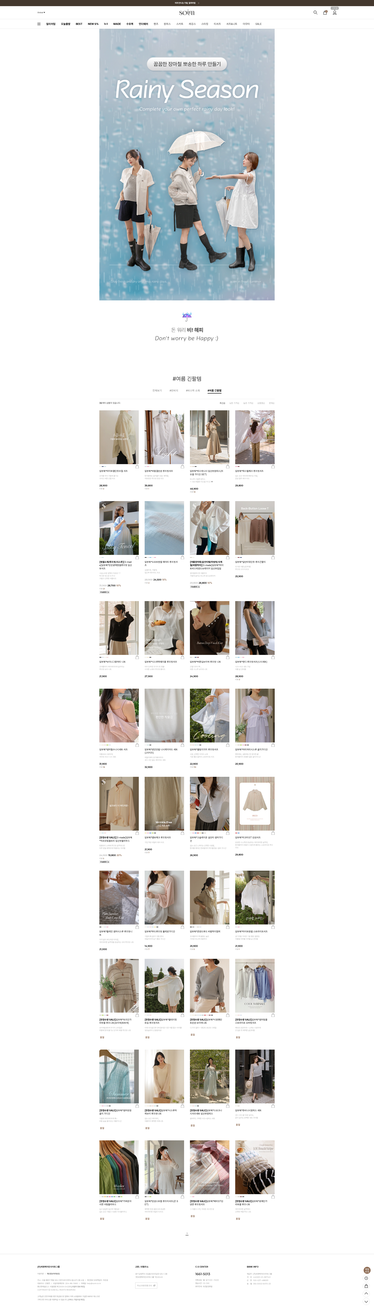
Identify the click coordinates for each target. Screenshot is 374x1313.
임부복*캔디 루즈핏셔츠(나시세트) (251, 661)
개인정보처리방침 (53, 1274)
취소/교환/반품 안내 (144, 1285)
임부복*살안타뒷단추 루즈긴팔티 (250, 562)
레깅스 (192, 23)
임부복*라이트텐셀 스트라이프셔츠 (251, 931)
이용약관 (40, 1274)
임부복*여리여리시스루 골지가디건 (251, 749)
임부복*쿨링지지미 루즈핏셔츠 (204, 749)
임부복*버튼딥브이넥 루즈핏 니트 (205, 661)
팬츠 (156, 23)
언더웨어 (143, 23)
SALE (258, 23)
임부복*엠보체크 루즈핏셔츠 (158, 837)
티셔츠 (217, 23)
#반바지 (174, 390)
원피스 (167, 23)
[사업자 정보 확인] (78, 1287)
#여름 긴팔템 (214, 390)
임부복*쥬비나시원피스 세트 (248, 1110)
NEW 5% (93, 23)
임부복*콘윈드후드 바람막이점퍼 (205, 931)
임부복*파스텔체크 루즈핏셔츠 (249, 471)
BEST (79, 23)
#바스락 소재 (193, 390)
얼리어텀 (51, 23)
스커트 (179, 23)
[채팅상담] (367, 1270)
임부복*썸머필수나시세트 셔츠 (113, 749)
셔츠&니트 (231, 23)
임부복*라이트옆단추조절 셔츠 (113, 471)
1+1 (106, 23)
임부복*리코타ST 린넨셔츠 (248, 837)
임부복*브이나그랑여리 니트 (112, 661)
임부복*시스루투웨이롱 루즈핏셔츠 (161, 661)
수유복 (129, 23)
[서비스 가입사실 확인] (76, 1300)
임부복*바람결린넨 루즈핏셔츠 (159, 471)
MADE (117, 23)
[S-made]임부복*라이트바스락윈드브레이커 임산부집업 (207, 565)
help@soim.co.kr (94, 1283)
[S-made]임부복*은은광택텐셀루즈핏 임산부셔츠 (115, 565)
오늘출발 (65, 23)
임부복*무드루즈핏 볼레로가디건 (160, 931)
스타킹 (204, 23)
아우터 (246, 23)
